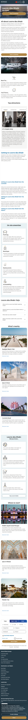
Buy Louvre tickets (14, 496)
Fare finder (3, 675)
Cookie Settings (14, 714)
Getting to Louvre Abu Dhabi (12, 153)
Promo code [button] (5, 638)
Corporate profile (4, 653)
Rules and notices (4, 695)
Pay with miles (19, 638)
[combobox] (7, 625)
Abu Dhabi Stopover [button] (9, 635)
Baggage (3, 686)
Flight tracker (3, 673)
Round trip (6, 624)
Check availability (14, 13)
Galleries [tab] (5, 109)
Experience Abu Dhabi (5, 677)
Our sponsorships (4, 659)
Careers (2, 657)
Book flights (3, 668)
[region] (14, 712)
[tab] (5, 621)
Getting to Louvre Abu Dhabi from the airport (12, 209)
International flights (5, 672)
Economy (21, 624)
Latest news (3, 655)
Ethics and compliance (5, 662)
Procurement (3, 691)
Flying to (17, 628)
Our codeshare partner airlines (7, 661)
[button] (17, 2)
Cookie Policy (22, 708)
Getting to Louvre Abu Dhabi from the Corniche (12, 182)
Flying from (5, 628)
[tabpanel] (14, 129)
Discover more (5, 356)
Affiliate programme (5, 693)
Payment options (4, 688)
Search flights (14, 641)
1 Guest (14, 624)
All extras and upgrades (5, 684)
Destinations (3, 670)
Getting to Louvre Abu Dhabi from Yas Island (12, 197)
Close (14, 717)
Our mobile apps (4, 690)
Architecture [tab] (13, 109)
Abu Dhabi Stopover (5, 679)
